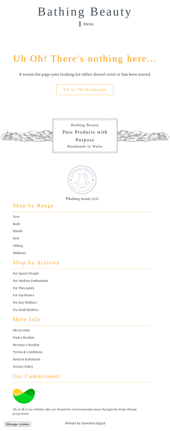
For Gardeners (23, 295)
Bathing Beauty (85, 11)
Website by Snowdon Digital (85, 423)
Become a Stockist (26, 345)
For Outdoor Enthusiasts (30, 281)
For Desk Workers (26, 310)
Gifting (18, 246)
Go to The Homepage (85, 89)
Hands (18, 231)
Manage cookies (17, 424)
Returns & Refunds (26, 359)
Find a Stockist (23, 338)
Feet (16, 238)
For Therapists (23, 288)
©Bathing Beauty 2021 (82, 199)
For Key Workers (25, 302)
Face (16, 217)
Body (16, 224)
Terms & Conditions (27, 352)
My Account (21, 330)
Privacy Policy (23, 367)
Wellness (19, 253)
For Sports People (26, 273)
